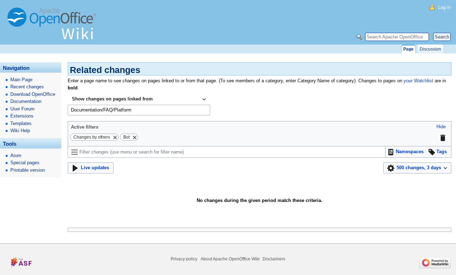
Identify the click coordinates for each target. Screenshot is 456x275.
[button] (441, 127)
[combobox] (139, 99)
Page (408, 49)
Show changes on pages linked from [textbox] (112, 99)
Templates (21, 123)
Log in (444, 7)
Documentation (25, 101)
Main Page (21, 79)
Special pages (25, 162)
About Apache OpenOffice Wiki (230, 258)
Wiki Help (20, 130)
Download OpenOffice (32, 94)
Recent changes (27, 86)
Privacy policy (184, 258)
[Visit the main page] (53, 26)
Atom (15, 155)
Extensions (21, 116)
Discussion (430, 49)
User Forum (22, 108)
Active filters (84, 127)
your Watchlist (418, 80)
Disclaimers (274, 258)
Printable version (27, 170)
